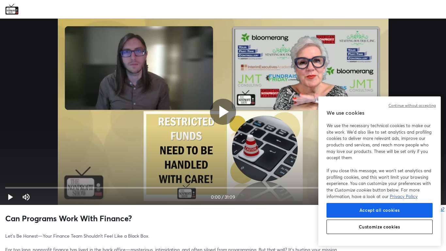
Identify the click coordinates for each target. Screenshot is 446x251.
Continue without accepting (412, 105)
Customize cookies (379, 227)
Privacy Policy (404, 196)
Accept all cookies (379, 210)
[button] (10, 197)
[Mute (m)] (26, 197)
